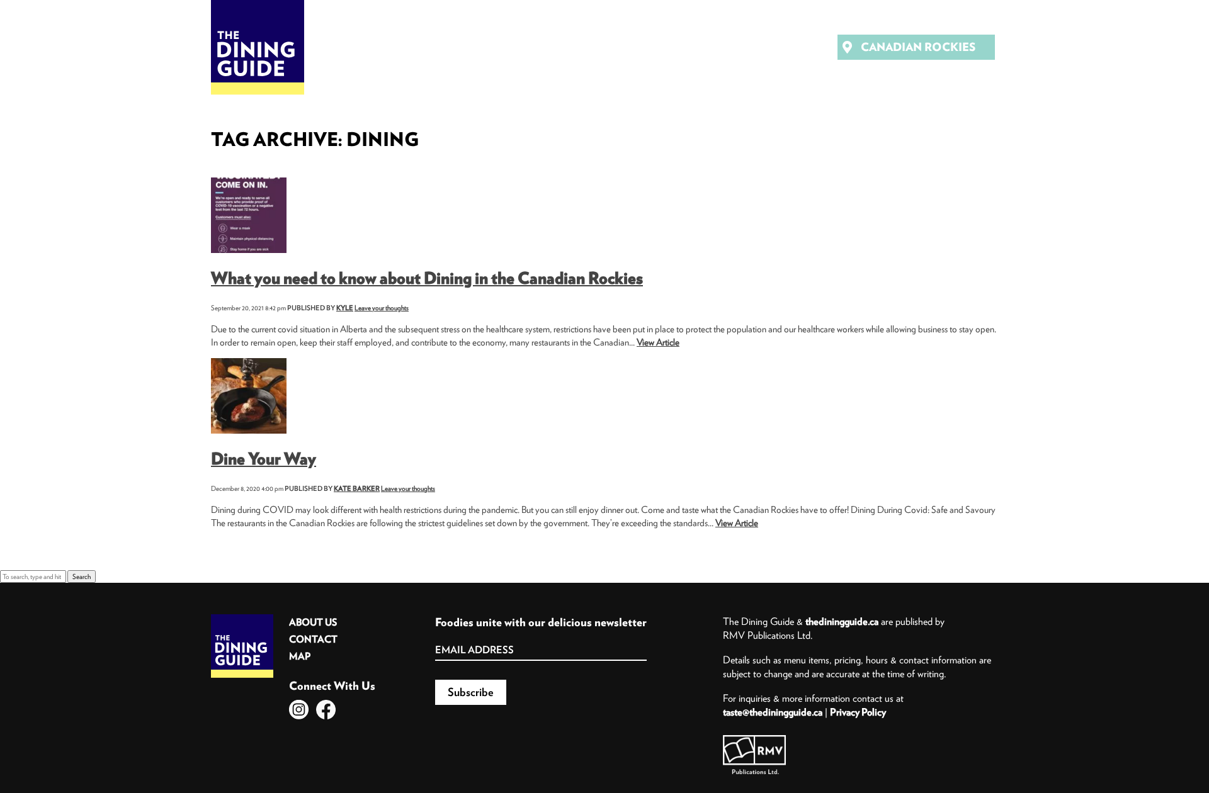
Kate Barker (357, 488)
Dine (370, 47)
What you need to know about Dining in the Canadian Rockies (427, 277)
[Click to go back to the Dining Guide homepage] (242, 618)
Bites (428, 47)
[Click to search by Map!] (803, 48)
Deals (490, 47)
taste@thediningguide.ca (772, 712)
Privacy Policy (858, 712)
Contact (313, 639)
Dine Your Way (263, 458)
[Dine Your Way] (249, 362)
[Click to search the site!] (768, 48)
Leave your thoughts (382, 307)
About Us (313, 622)
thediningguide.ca (841, 621)
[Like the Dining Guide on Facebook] (326, 709)
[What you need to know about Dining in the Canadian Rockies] (249, 181)
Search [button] (81, 576)
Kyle (344, 307)
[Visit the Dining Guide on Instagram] (299, 709)
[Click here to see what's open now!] (733, 48)
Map (299, 656)
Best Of (558, 47)
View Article (658, 342)
